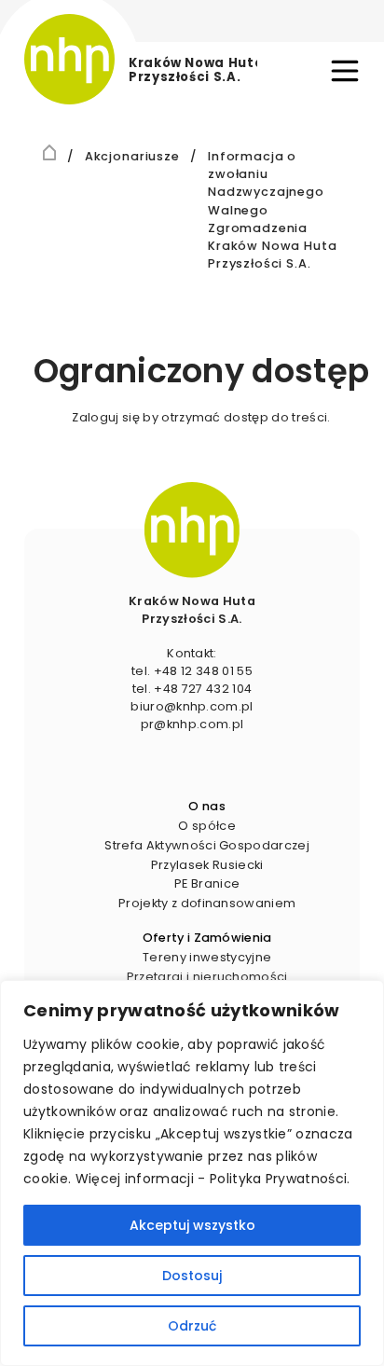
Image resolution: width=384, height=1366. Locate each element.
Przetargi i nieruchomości (207, 977)
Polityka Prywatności (278, 1178)
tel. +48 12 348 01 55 (192, 671)
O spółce (207, 826)
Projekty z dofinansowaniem (206, 903)
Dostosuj (192, 1275)
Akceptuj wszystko (192, 1225)
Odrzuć (192, 1326)
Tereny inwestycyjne (207, 957)
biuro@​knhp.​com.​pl (191, 706)
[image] (192, 529)
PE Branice (207, 883)
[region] (192, 1173)
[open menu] (345, 71)
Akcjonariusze (132, 155)
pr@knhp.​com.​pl (192, 724)
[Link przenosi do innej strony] (50, 152)
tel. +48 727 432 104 (192, 689)
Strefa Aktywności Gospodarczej (206, 845)
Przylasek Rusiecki (207, 865)
